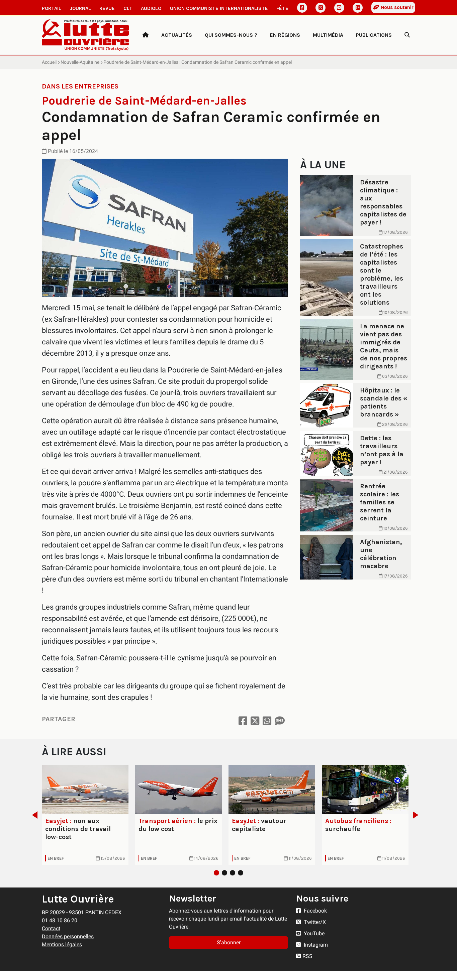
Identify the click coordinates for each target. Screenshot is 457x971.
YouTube (313, 933)
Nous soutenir (396, 7)
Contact (51, 928)
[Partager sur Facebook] (243, 721)
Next (417, 815)
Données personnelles (68, 936)
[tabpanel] (85, 815)
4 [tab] (240, 872)
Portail (51, 8)
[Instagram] (358, 8)
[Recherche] (407, 35)
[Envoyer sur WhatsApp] (267, 721)
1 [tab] (216, 872)
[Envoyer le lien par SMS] (280, 721)
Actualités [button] (176, 35)
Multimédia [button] (328, 35)
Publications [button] (374, 35)
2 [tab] (224, 872)
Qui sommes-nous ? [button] (231, 35)
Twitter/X (314, 922)
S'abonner (229, 942)
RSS (307, 956)
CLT (127, 8)
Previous (32, 815)
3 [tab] (232, 872)
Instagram (315, 945)
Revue (107, 8)
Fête (282, 8)
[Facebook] (302, 8)
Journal (80, 8)
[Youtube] (339, 8)
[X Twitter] (320, 8)
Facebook (314, 911)
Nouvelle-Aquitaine (80, 62)
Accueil (49, 62)
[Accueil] (145, 35)
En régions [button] (285, 35)
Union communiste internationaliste (219, 8)
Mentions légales (62, 944)
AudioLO (151, 8)
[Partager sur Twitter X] (255, 721)
